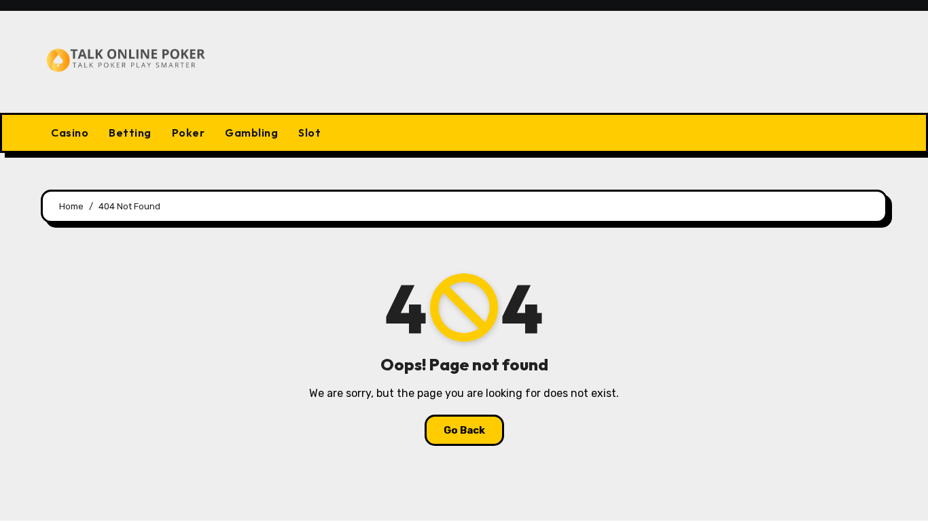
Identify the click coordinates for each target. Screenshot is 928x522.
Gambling (251, 132)
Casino (69, 132)
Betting (130, 132)
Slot (309, 132)
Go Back (464, 430)
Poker (188, 132)
